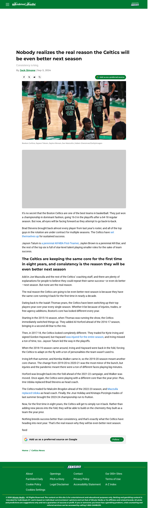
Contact (78, 473)
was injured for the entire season (84, 336)
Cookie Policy (33, 484)
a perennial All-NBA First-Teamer (60, 243)
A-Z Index (110, 484)
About (29, 473)
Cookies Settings (35, 489)
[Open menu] (7, 4)
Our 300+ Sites (113, 473)
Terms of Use (113, 479)
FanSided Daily (34, 479)
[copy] (40, 77)
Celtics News (38, 450)
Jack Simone (27, 70)
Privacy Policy (81, 479)
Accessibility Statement (87, 484)
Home (25, 450)
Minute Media (18, 497)
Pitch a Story (57, 479)
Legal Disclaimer (59, 484)
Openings (55, 473)
